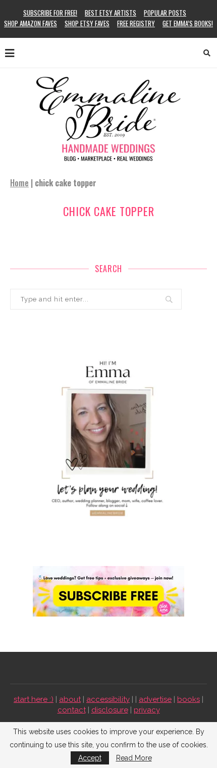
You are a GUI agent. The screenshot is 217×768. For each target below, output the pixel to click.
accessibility (108, 699)
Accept (89, 758)
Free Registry (136, 23)
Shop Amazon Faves (30, 23)
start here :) (33, 699)
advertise (155, 699)
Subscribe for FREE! (50, 13)
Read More (134, 757)
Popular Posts (165, 13)
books (188, 699)
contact (72, 709)
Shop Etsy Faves (87, 23)
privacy (147, 709)
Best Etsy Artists (110, 13)
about (70, 699)
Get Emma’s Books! (187, 23)
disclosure (109, 709)
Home (19, 183)
